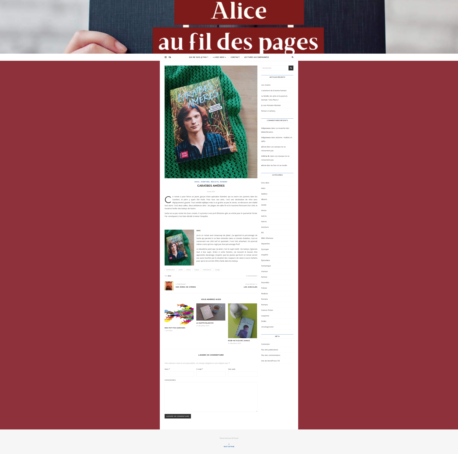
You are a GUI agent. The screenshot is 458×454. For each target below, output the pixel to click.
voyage (217, 270)
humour (264, 277)
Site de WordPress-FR (270, 361)
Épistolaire (265, 260)
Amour (264, 210)
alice (169, 276)
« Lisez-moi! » (219, 57)
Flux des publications (269, 349)
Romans (223, 182)
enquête (264, 254)
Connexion (265, 344)
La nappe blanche (205, 323)
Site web (231, 369)
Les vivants (266, 85)
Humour (264, 271)
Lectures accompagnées (256, 57)
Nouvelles (265, 282)
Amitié (263, 205)
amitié (180, 270)
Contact (235, 57)
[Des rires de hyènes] (169, 285)
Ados (197, 182)
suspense (265, 315)
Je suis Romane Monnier (271, 105)
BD (262, 232)
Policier (264, 288)
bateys (197, 270)
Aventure (205, 182)
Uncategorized (267, 327)
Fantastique (266, 266)
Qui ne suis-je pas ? (198, 57)
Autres (264, 216)
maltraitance (207, 270)
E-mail (199, 369)
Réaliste (215, 182)
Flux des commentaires (270, 355)
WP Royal (235, 438)
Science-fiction (267, 310)
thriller (263, 321)
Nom (167, 369)
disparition (265, 243)
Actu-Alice (265, 182)
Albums (264, 199)
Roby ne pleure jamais (239, 341)
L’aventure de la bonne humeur (274, 90)
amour (188, 270)
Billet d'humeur (267, 238)
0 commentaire (251, 276)
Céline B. (265, 156)
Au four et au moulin (279, 165)
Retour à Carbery (268, 111)
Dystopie (265, 249)
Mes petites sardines (175, 328)
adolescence (170, 270)
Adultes (264, 194)
